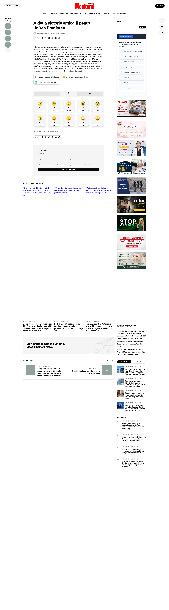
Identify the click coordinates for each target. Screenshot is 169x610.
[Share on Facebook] (42, 38)
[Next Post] (107, 370)
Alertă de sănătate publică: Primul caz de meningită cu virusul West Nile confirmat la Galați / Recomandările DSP (131, 333)
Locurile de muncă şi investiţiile (132, 72)
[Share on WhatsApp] (49, 38)
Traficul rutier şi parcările (130, 56)
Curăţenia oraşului (128, 67)
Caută (142, 27)
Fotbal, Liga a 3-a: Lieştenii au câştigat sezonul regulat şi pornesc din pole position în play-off (68, 327)
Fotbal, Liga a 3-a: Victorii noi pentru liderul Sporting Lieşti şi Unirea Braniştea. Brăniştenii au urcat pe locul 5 (99, 327)
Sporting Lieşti (39, 131)
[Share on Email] (56, 38)
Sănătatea (126, 77)
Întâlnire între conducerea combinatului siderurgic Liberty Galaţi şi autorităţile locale (135, 395)
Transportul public (128, 61)
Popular (124, 361)
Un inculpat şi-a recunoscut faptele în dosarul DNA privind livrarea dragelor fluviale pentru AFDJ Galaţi (135, 371)
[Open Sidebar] (162, 26)
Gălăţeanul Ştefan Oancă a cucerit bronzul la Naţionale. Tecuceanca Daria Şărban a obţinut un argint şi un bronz (49, 372)
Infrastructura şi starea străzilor (132, 51)
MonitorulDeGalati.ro (139, 94)
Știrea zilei (129, 367)
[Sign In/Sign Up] (162, 20)
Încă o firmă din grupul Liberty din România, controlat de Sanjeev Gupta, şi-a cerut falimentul (135, 383)
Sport (53, 33)
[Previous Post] (30, 370)
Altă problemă (127, 88)
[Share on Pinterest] (52, 38)
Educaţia (126, 82)
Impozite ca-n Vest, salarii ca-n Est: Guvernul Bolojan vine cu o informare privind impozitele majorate (135, 407)
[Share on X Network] (45, 38)
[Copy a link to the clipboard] (59, 38)
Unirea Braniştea (52, 131)
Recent (139, 361)
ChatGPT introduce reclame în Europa (130, 349)
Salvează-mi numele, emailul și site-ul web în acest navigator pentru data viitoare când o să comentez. (67, 165)
